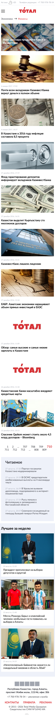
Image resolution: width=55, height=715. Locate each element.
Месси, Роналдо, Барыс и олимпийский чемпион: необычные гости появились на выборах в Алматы (25, 619)
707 (25, 447)
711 (7, 450)
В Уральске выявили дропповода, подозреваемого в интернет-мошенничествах (27, 491)
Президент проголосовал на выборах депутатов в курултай (23, 571)
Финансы (23, 19)
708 (33, 447)
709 (41, 447)
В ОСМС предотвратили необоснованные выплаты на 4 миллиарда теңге (27, 480)
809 (44, 450)
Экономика (7, 19)
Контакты (12, 702)
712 (15, 450)
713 (23, 450)
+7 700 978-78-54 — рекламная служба (27, 697)
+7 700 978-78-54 (46, 3)
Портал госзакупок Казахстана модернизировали (23, 470)
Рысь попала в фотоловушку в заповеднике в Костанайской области (21, 502)
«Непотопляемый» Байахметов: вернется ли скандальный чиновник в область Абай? (26, 666)
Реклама (45, 702)
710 (49, 446)
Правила (29, 702)
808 (36, 450)
